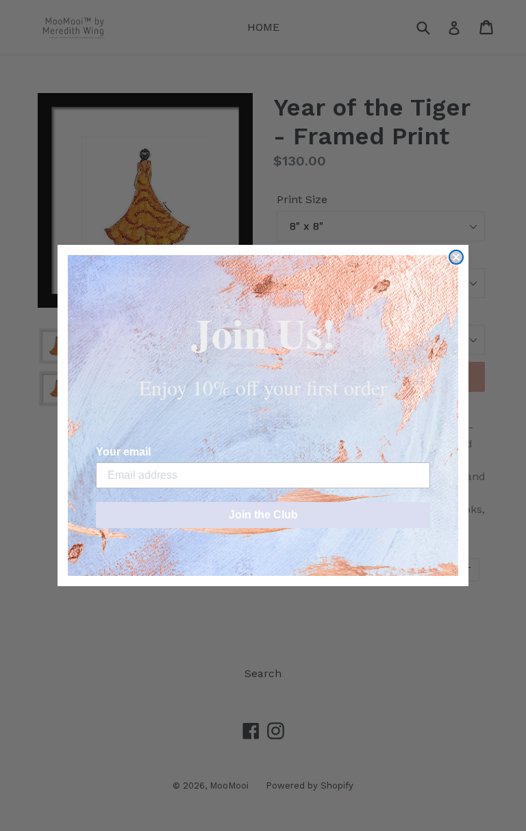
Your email (123, 452)
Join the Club (263, 514)
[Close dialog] (456, 257)
